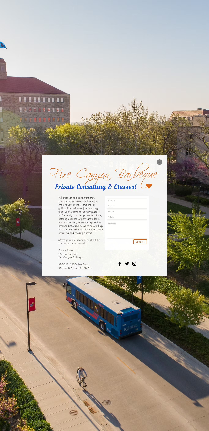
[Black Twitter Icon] (127, 263)
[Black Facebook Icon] (119, 263)
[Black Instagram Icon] (134, 263)
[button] (159, 162)
